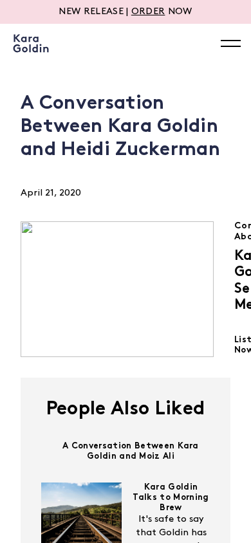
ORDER (148, 12)
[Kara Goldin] (30, 43)
